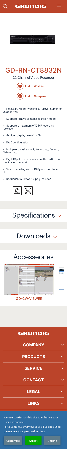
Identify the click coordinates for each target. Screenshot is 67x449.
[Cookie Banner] (33, 430)
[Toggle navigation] (59, 6)
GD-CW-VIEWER (29, 298)
